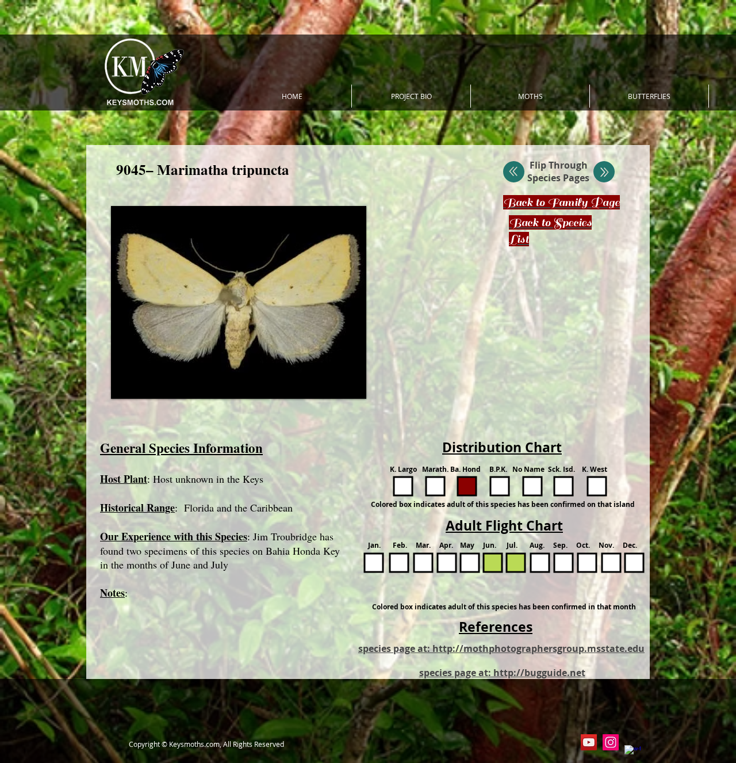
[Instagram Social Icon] (611, 742)
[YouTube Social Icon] (589, 742)
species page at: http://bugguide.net (502, 672)
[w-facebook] (632, 753)
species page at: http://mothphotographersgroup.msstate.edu (501, 648)
